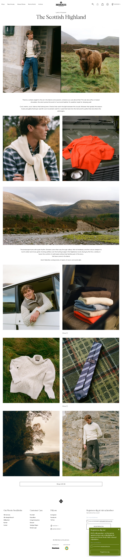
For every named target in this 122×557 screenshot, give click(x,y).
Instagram (53, 515)
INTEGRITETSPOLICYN (106, 521)
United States (56, 529)
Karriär (5, 522)
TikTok (52, 520)
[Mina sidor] (107, 4)
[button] (67, 548)
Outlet (5, 525)
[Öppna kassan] (102, 4)
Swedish (116, 4)
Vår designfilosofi (9, 517)
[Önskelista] (97, 4)
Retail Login (33, 527)
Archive (40, 4)
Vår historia (7, 515)
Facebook (53, 517)
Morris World (32, 4)
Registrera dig (99, 526)
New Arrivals (10, 4)
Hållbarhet (7, 520)
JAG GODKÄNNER (100, 521)
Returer (32, 522)
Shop (3, 4)
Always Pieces (21, 4)
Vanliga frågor (34, 525)
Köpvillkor (33, 517)
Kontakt (32, 515)
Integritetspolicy (35, 520)
